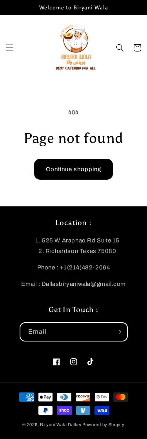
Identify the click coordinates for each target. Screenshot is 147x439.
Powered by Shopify (103, 424)
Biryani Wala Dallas (60, 424)
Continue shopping (73, 169)
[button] (9, 47)
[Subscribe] (118, 331)
